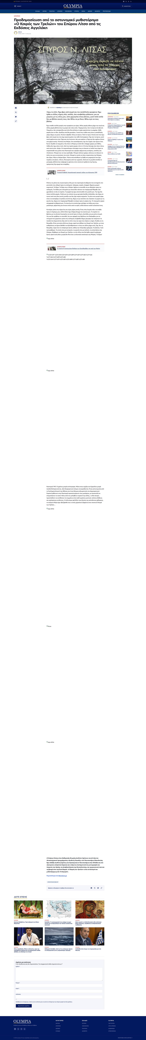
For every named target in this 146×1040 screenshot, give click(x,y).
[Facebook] (124, 1)
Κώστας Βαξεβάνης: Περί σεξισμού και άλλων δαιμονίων (26, 922)
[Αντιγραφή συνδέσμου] (16, 121)
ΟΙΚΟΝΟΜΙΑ (68, 11)
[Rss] (131, 1)
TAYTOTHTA (111, 1023)
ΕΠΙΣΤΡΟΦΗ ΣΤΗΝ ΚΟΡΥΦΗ (125, 1037)
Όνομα (18, 982)
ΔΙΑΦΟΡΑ (97, 11)
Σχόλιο (18, 966)
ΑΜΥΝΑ (45, 11)
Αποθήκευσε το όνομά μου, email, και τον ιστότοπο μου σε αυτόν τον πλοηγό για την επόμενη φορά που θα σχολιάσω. (44, 1001)
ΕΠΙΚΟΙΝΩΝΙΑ (112, 1031)
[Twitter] (126, 1)
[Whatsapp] (16, 117)
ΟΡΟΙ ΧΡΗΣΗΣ (112, 1026)
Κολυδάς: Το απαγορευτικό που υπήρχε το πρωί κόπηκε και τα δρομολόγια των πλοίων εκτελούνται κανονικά (58, 923)
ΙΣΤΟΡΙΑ (76, 11)
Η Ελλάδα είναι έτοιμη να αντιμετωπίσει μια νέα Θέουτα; (88, 949)
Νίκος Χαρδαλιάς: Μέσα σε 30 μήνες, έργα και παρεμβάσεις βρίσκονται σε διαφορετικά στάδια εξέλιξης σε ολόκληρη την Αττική (27, 950)
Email (17, 988)
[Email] (128, 1)
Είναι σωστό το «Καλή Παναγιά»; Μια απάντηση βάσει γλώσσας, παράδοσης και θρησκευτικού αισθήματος (88, 923)
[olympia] (73, 6)
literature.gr (63, 876)
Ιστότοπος (18, 994)
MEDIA (83, 11)
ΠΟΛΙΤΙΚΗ (52, 11)
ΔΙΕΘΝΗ (90, 11)
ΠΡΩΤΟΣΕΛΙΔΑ (107, 11)
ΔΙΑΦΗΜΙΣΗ (111, 1028)
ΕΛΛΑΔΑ (37, 11)
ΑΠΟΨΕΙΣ (59, 11)
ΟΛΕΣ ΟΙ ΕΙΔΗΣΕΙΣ (120, 174)
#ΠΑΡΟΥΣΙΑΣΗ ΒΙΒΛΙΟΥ (52, 882)
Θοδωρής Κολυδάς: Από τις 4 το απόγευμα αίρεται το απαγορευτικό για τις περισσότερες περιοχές (58, 949)
